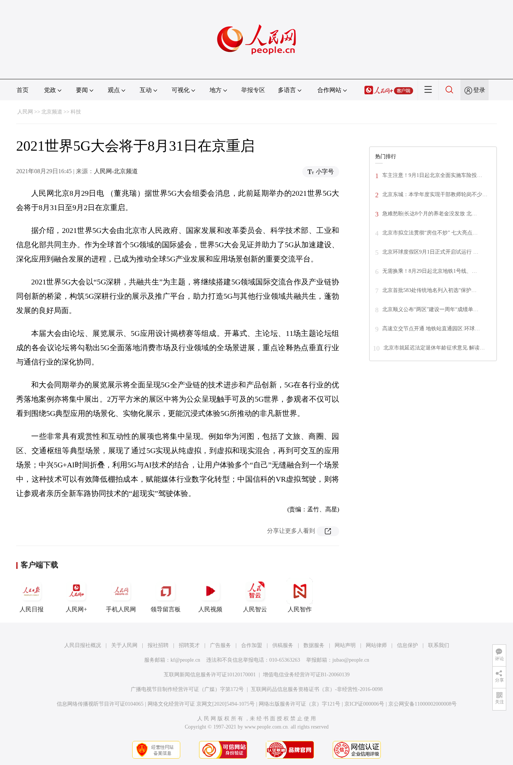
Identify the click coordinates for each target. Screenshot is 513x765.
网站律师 (376, 645)
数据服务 (313, 645)
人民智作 (300, 609)
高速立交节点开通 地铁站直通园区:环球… (431, 328)
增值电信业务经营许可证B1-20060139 (306, 674)
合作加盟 (251, 645)
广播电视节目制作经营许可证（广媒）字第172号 (187, 689)
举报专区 (253, 90)
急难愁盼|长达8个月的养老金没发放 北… (429, 213)
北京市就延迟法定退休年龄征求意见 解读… (434, 348)
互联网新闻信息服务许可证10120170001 (210, 674)
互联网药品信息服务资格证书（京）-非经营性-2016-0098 (317, 689)
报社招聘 (158, 645)
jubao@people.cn (350, 660)
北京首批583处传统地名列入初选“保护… (429, 290)
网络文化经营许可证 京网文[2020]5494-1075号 (201, 704)
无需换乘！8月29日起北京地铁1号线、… (429, 271)
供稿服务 (282, 645)
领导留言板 (166, 609)
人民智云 (255, 609)
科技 (76, 112)
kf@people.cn (185, 660)
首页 (23, 90)
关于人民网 (124, 645)
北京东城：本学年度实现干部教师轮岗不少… (434, 194)
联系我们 (438, 645)
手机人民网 (121, 609)
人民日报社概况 (82, 645)
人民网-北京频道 (116, 171)
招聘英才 (189, 645)
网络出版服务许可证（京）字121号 (299, 704)
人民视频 (210, 609)
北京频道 (51, 112)
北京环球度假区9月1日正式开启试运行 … (430, 252)
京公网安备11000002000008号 (422, 704)
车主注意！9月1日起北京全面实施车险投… (432, 175)
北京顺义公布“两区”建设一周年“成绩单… (430, 309)
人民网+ (76, 609)
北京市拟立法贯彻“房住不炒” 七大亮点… (430, 233)
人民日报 (32, 609)
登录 (479, 90)
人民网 (25, 112)
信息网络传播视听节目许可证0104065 (100, 704)
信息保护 (407, 645)
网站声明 (345, 645)
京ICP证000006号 (364, 704)
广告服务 (220, 645)
